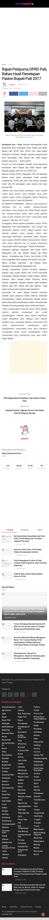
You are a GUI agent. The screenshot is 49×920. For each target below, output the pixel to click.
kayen (20, 720)
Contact (38, 907)
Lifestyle (21, 767)
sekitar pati (38, 755)
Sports (36, 787)
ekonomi (5, 785)
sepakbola (38, 762)
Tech (36, 806)
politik (36, 710)
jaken (4, 851)
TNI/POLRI (38, 816)
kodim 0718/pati (22, 736)
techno (37, 810)
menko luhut (23, 777)
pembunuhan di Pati (24, 836)
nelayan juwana (24, 796)
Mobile (21, 780)
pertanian (22, 843)
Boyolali (5, 758)
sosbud (37, 773)
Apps (4, 714)
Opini (20, 816)
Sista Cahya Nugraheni (38, 769)
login (9, 450)
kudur (20, 754)
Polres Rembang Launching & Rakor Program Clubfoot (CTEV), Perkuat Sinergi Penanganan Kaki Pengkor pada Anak (24, 611)
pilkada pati (23, 847)
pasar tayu (22, 819)
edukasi (5, 781)
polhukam (22, 855)
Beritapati (10, 912)
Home (4, 64)
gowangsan (7, 821)
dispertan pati (8, 775)
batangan (6, 723)
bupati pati (6, 765)
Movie (20, 783)
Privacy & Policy (26, 907)
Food (4, 804)
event (4, 791)
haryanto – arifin (6, 832)
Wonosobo (38, 851)
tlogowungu (39, 813)
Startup (37, 790)
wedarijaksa (39, 841)
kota (20, 741)
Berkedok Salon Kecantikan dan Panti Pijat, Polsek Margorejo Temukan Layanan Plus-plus (29, 538)
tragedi (37, 819)
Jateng (5, 858)
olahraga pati (23, 813)
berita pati (6, 740)
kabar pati (22, 717)
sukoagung (38, 793)
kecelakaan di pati (24, 728)
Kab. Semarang (24, 714)
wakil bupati (39, 829)
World (36, 854)
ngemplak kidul (24, 806)
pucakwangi (39, 722)
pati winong (23, 831)
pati (19, 823)
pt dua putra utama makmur (40, 718)
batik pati (6, 730)
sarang (37, 748)
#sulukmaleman (9, 707)
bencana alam (8, 733)
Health (4, 836)
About (4, 907)
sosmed (37, 780)
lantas (20, 764)
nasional (21, 790)
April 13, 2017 (24, 85)
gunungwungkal (8, 824)
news (10, 64)
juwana (21, 710)
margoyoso (23, 773)
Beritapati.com (7, 914)
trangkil (37, 823)
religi (36, 725)
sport (36, 783)
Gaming (5, 814)
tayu (36, 803)
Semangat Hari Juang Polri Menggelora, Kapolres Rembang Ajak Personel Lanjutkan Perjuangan (29, 655)
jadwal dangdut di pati (8, 847)
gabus (4, 808)
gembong (6, 817)
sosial (36, 777)
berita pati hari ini (8, 744)
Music (20, 787)
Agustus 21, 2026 (10, 617)
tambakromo (39, 800)
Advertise (13, 907)
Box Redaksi (7, 755)
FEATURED (6, 801)
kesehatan (22, 732)
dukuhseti (6, 778)
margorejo (22, 770)
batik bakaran (7, 727)
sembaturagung (40, 758)
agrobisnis (6, 710)
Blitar (4, 752)
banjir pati (6, 720)
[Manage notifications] (43, 914)
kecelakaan (23, 723)
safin (36, 739)
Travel (36, 826)
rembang (38, 729)
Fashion (5, 798)
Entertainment (8, 788)
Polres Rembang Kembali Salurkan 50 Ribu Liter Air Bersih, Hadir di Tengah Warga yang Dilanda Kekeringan (29, 626)
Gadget (5, 811)
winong (37, 845)
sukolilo (37, 796)
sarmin (12, 85)
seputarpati (38, 765)
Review (36, 735)
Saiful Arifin (38, 742)
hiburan (5, 839)
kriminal (21, 747)
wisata (36, 848)
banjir (4, 717)
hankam (5, 827)
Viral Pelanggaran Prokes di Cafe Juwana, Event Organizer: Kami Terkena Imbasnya (30, 562)
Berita (4, 737)
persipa (21, 840)
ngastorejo (22, 803)
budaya (5, 762)
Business (6, 768)
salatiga (37, 745)
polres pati (38, 714)
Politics (37, 707)
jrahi (20, 707)
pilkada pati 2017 (23, 851)
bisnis (4, 748)
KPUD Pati (22, 744)
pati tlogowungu (23, 827)
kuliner (21, 757)
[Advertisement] (24, 34)
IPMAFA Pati (7, 843)
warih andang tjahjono (39, 834)
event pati (6, 794)
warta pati (38, 838)
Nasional (21, 793)
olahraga (22, 810)
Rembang (38, 732)
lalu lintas (22, 760)
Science (37, 752)
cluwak (5, 771)
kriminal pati (23, 750)
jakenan (5, 854)
